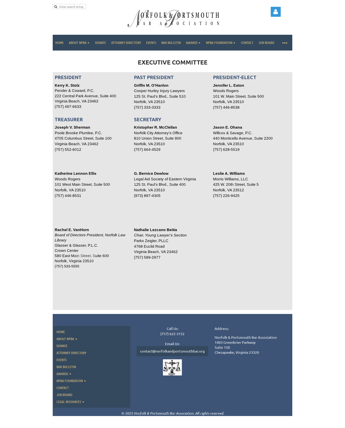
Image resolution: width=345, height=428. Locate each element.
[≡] (284, 43)
